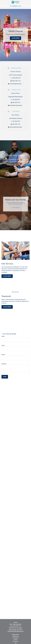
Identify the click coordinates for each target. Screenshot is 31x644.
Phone (3, 354)
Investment (15, 638)
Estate (15, 639)
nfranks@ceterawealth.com (16, 105)
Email (3, 345)
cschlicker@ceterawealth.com (16, 83)
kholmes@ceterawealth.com (16, 127)
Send (4, 376)
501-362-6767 (16, 99)
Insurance (15, 641)
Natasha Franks (15, 93)
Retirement (15, 636)
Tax (15, 643)
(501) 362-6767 (16, 78)
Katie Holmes (15, 115)
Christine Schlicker (15, 71)
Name (3, 336)
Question (4, 363)
